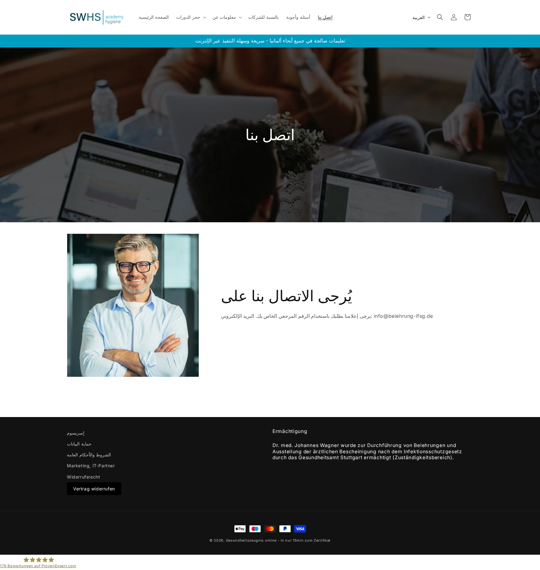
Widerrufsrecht (83, 476)
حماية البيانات (79, 443)
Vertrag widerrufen (94, 488)
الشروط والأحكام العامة (89, 454)
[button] (190, 17)
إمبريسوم (75, 432)
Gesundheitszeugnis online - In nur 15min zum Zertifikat (278, 540)
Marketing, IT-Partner (91, 465)
